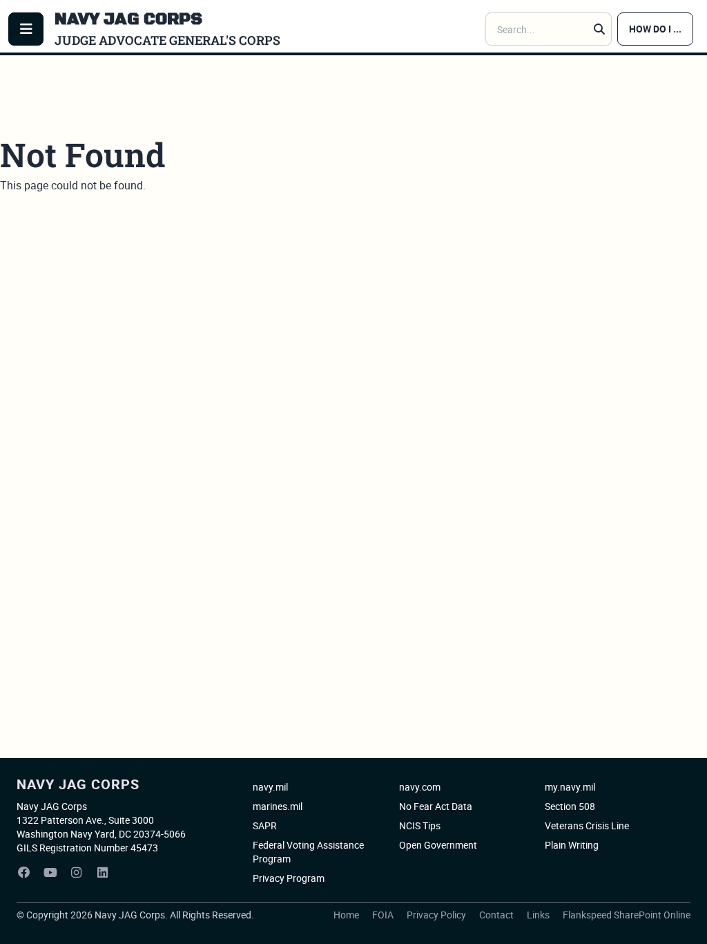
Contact (497, 914)
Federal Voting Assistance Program (308, 851)
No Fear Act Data (435, 806)
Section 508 (570, 806)
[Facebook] (24, 873)
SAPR (265, 825)
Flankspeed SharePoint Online (626, 914)
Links (539, 914)
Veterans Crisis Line (587, 825)
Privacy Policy (437, 914)
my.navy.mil (570, 786)
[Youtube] (50, 873)
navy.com (419, 786)
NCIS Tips (419, 825)
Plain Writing (572, 844)
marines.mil (277, 806)
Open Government (438, 844)
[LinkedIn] (102, 873)
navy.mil (270, 786)
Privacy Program (289, 878)
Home (347, 914)
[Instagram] (76, 873)
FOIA (384, 914)
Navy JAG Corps (78, 784)
